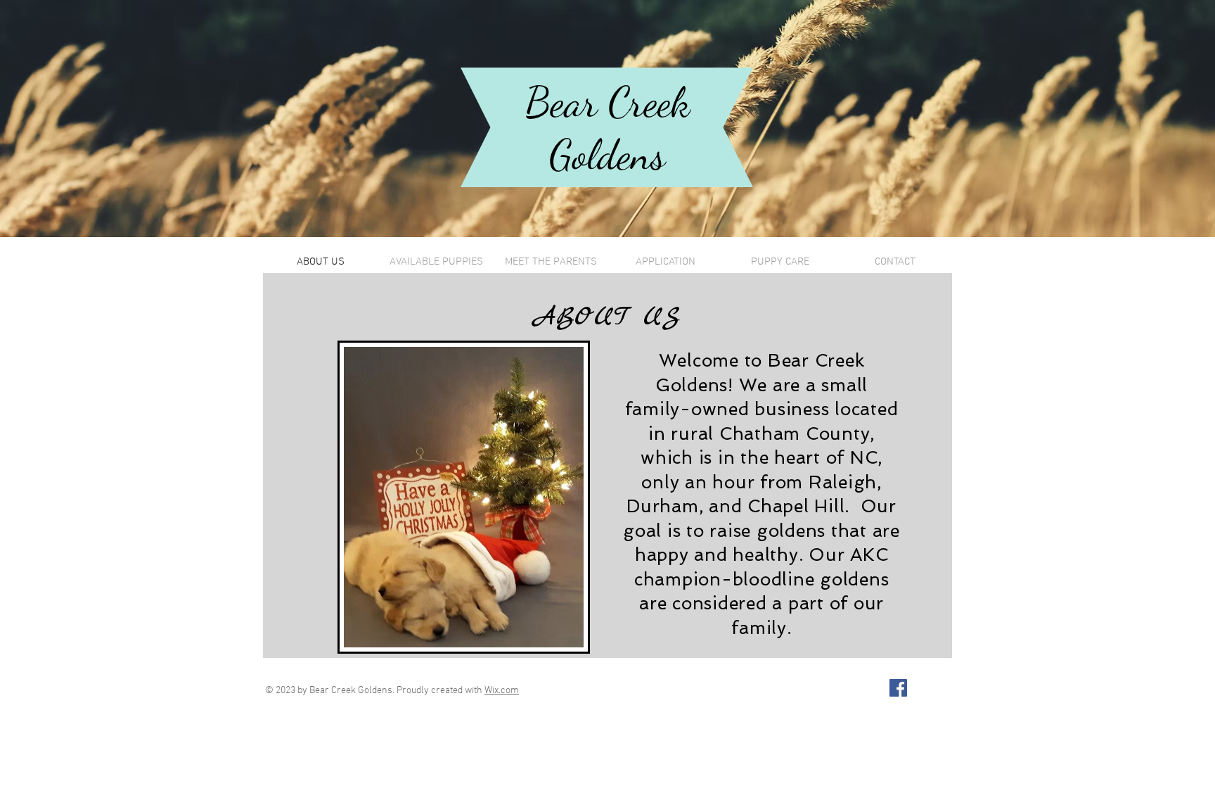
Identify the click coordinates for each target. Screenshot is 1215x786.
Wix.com (501, 691)
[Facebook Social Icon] (898, 688)
